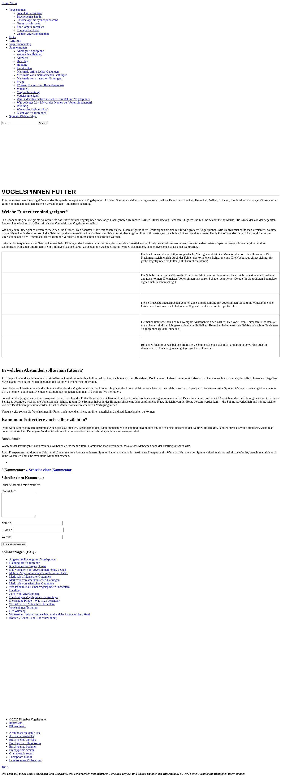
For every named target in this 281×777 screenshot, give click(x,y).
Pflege (20, 81)
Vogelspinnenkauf (28, 95)
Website (6, 537)
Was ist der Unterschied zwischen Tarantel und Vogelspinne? (53, 99)
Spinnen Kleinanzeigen (23, 116)
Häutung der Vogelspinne (24, 562)
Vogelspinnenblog (20, 44)
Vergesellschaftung (28, 92)
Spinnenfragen (18, 47)
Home (6, 3)
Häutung (22, 64)
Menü (13, 3)
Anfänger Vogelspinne (30, 51)
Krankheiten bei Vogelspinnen (27, 566)
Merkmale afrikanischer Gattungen (38, 71)
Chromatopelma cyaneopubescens (37, 20)
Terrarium (15, 40)
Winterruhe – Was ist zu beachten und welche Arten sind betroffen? (49, 614)
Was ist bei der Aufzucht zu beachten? (32, 604)
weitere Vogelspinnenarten (33, 33)
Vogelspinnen (17, 9)
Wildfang (22, 106)
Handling (22, 61)
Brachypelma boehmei (22, 746)
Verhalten (22, 88)
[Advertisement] (140, 153)
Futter (12, 37)
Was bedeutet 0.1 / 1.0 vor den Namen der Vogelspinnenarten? (54, 102)
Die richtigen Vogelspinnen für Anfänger (33, 597)
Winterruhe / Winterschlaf (32, 109)
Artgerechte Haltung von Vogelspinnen (32, 559)
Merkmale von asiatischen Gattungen (39, 78)
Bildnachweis (17, 726)
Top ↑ (5, 766)
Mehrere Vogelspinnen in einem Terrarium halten (38, 573)
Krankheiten (24, 68)
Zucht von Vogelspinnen (31, 112)
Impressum (15, 722)
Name (6, 522)
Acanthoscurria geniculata (25, 732)
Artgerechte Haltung (29, 54)
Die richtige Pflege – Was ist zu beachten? (34, 600)
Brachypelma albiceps (22, 739)
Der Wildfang (17, 611)
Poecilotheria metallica (30, 26)
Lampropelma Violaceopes (25, 760)
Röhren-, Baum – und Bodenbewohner (40, 85)
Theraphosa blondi (28, 30)
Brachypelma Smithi (29, 16)
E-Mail (7, 530)
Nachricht (9, 491)
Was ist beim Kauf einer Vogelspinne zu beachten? (39, 586)
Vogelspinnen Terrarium (23, 607)
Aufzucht (22, 57)
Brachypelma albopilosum (25, 743)
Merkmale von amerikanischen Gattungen (42, 75)
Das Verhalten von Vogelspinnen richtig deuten (37, 569)
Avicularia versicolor (29, 13)
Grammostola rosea (28, 23)
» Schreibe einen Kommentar (48, 470)
